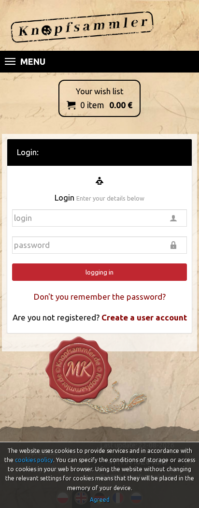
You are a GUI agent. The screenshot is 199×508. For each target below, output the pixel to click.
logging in (99, 272)
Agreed (100, 499)
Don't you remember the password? (100, 296)
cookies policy (34, 460)
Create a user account (144, 317)
